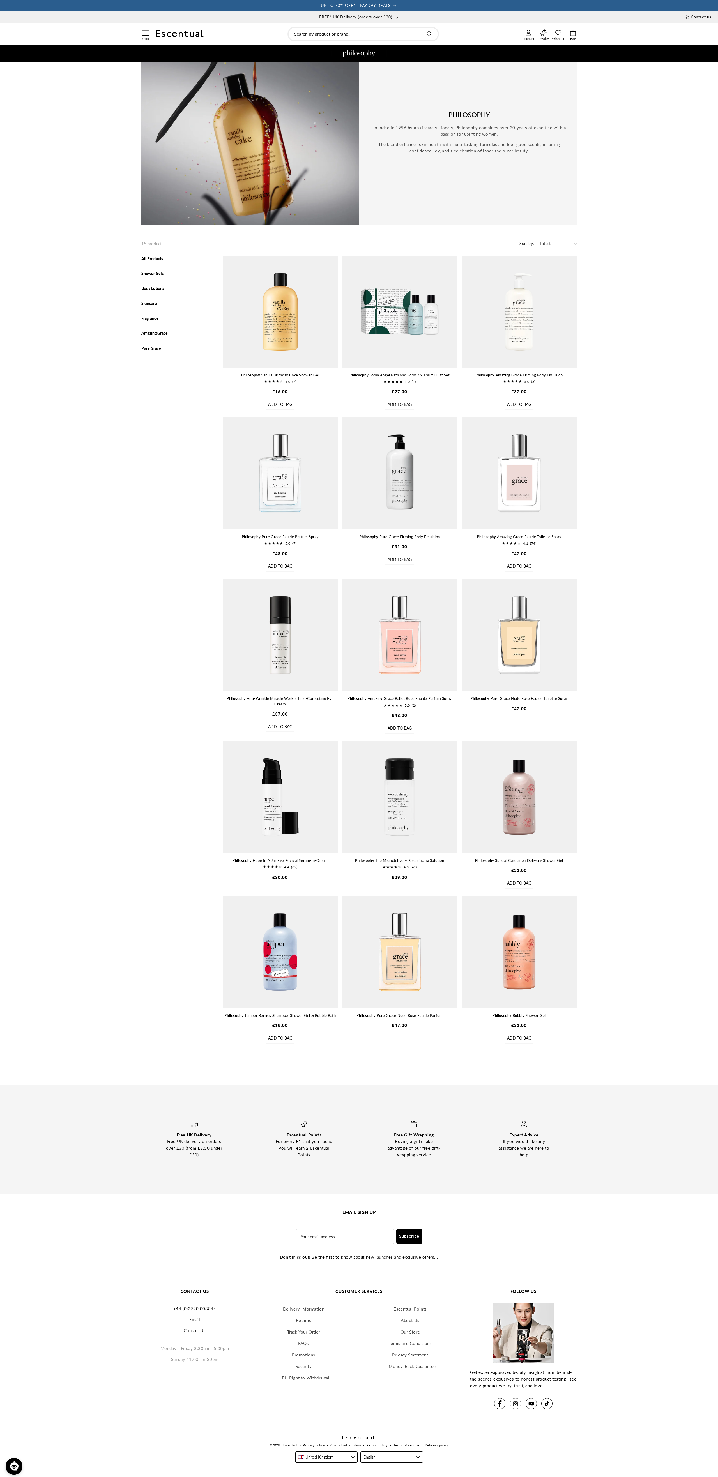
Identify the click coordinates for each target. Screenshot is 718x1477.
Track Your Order (303, 1331)
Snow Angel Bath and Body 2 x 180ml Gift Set (399, 375)
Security (304, 1366)
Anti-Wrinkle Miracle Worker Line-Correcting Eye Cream (280, 701)
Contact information (345, 1445)
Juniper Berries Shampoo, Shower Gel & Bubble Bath (280, 1015)
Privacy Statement (410, 1354)
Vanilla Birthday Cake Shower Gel (280, 375)
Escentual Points (410, 1308)
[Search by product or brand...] (429, 34)
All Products (152, 258)
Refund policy (377, 1445)
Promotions (303, 1354)
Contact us (701, 17)
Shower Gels (152, 273)
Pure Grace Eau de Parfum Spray (280, 536)
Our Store (410, 1331)
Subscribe (409, 1235)
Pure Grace (151, 348)
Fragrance (149, 318)
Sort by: (526, 243)
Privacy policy (314, 1445)
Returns (303, 1320)
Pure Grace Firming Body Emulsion (399, 536)
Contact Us (195, 1330)
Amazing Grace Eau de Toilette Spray (519, 536)
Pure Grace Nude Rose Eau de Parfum (399, 1015)
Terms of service (406, 1445)
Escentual (290, 1445)
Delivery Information (304, 1308)
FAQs (303, 1343)
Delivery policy (437, 1445)
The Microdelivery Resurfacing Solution (399, 860)
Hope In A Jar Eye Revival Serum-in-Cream (280, 860)
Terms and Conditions (410, 1343)
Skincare (149, 303)
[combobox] (363, 34)
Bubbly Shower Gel (519, 1015)
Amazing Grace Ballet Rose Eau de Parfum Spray (400, 698)
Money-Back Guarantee (412, 1366)
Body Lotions (152, 288)
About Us (410, 1320)
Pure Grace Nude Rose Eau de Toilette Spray (519, 698)
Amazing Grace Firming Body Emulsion (519, 375)
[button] (145, 32)
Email (194, 1319)
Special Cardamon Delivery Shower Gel (519, 860)
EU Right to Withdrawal (305, 1377)
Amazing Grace (154, 333)
